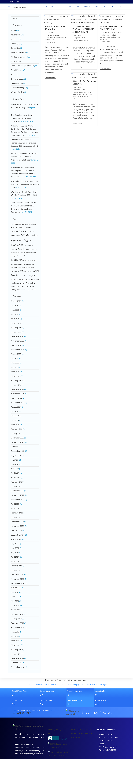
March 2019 (16, 645)
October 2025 (16, 345)
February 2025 (17, 380)
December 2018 (17, 658)
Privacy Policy (54, 729)
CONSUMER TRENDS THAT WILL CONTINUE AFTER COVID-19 (83, 29)
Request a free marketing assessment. (66, 680)
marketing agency (31, 260)
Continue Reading (50, 77)
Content (22, 230)
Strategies (30, 283)
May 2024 (15, 420)
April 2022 (15, 504)
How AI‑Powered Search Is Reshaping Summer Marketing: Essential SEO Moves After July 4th (25, 142)
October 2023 (16, 446)
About (13, 30)
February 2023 (17, 482)
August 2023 (16, 455)
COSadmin (50, 32)
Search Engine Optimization (22, 66)
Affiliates (75, 737)
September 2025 (17, 349)
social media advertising (25, 276)
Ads (12, 224)
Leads (19, 256)
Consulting (15, 48)
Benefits (33, 224)
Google (21, 249)
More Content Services (82, 733)
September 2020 (17, 583)
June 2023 (15, 464)
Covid (21, 240)
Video (22, 286)
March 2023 (16, 477)
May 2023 (15, 469)
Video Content (29, 286)
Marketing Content (80, 40)
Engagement (28, 245)
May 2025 (15, 367)
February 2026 (17, 327)
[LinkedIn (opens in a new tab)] (113, 2)
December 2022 (17, 491)
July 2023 (14, 460)
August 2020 (16, 588)
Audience (27, 224)
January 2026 (16, 332)
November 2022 (17, 495)
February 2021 (17, 565)
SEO (22, 271)
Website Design (17, 92)
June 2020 (15, 596)
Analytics (14, 39)
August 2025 (16, 354)
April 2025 (15, 371)
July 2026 (14, 305)
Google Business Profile (31, 249)
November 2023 (17, 442)
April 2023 (15, 473)
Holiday (21, 252)
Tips (53, 40)
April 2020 (15, 605)
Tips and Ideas (17, 79)
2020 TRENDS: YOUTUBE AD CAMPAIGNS (112, 27)
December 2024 (17, 389)
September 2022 (17, 499)
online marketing (16, 264)
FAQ (50, 733)
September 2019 (17, 627)
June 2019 (15, 632)
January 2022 (16, 517)
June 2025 (15, 363)
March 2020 (16, 610)
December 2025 (17, 336)
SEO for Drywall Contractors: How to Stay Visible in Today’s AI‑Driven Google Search (24, 156)
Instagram (14, 256)
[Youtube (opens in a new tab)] (116, 2)
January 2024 (16, 433)
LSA (27, 256)
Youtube (33, 289)
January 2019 (16, 654)
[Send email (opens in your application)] (121, 2)
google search (15, 252)
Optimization (15, 267)
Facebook (14, 249)
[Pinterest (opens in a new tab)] (107, 2)
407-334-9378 (15, 2)
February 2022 (17, 513)
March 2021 (16, 561)
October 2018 (16, 663)
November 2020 (17, 579)
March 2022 (16, 508)
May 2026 (15, 314)
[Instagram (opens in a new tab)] (110, 2)
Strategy (13, 286)
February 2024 (17, 429)
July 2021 (14, 543)
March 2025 (16, 376)
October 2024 (16, 398)
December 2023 (17, 438)
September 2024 (17, 402)
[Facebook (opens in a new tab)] (105, 2)
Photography (16, 61)
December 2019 (17, 623)
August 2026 (16, 301)
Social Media (111, 37)
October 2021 (16, 530)
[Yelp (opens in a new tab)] (118, 2)
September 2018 (17, 667)
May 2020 (15, 601)
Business (28, 227)
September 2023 (17, 451)
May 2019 (15, 636)
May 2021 (15, 552)
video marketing (25, 289)
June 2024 (15, 416)
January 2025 (16, 385)
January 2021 (16, 570)
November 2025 (17, 341)
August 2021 (16, 539)
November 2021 (17, 526)
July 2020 (14, 592)
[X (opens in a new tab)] (102, 2)
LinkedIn (23, 256)
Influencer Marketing (30, 252)
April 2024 (15, 424)
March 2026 (16, 323)
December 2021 (17, 521)
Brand (13, 227)
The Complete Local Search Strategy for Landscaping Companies (22, 118)
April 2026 (15, 319)
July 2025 (14, 358)
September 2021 (17, 535)
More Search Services (81, 729)
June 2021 (15, 548)
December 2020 (17, 574)
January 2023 (16, 486)
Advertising (105, 35)
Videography (15, 289)
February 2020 (17, 614)
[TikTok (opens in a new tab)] (124, 2)
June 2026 (15, 310)
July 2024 (14, 411)
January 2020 (16, 618)
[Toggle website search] (125, 6)
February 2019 (17, 649)
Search (22, 267)
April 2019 (15, 640)
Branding (14, 43)
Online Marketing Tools (27, 264)
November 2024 (17, 394)
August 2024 (16, 407)
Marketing (17, 260)
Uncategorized (17, 83)
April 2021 (15, 557)
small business (27, 271)
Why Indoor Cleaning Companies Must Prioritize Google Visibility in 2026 (25, 184)
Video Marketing (52, 37)
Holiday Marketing (18, 52)
